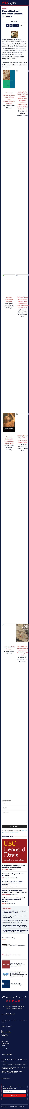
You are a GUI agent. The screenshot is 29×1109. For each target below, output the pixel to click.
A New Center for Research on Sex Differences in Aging (13, 866)
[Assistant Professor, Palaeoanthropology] (6, 984)
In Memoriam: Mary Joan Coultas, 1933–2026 (13, 874)
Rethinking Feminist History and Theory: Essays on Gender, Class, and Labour (22, 439)
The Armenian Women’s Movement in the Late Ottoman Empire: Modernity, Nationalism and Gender (9, 98)
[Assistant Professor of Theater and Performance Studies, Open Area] (6, 964)
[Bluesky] (2, 1031)
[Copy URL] (17, 25)
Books (4, 8)
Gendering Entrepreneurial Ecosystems (9, 299)
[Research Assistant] (6, 955)
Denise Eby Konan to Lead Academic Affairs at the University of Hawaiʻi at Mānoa (15, 931)
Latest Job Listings (8, 938)
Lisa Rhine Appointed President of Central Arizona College (15, 916)
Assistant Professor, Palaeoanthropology (16, 984)
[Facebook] (7, 25)
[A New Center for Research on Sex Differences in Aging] (14, 851)
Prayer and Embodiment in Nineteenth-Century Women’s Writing (9, 440)
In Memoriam (5, 877)
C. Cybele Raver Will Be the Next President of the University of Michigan (12, 882)
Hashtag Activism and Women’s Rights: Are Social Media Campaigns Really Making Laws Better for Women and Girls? (22, 302)
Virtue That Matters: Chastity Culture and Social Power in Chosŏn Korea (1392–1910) (22, 651)
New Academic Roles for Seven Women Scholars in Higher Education (14, 891)
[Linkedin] (11, 25)
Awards (4, 903)
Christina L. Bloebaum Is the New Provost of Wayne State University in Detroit (15, 921)
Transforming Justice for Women (9, 648)
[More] (21, 25)
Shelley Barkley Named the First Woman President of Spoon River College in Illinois (15, 926)
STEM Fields (5, 869)
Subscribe (15, 1095)
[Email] (14, 25)
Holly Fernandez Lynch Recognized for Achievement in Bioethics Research (13, 899)
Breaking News (6, 887)
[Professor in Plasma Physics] (6, 945)
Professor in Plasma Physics (17, 945)
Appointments (6, 894)
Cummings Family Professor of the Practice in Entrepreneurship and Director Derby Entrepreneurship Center (18, 974)
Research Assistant (15, 955)
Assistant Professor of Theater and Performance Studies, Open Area (17, 965)
